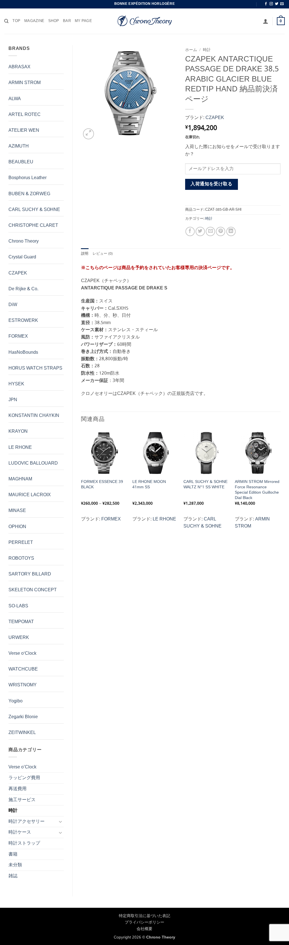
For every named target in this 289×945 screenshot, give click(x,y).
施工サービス (22, 800)
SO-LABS (18, 606)
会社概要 (144, 929)
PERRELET (20, 542)
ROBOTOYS (21, 558)
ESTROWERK (23, 320)
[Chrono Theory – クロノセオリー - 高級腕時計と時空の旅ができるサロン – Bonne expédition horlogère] (144, 21)
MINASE (17, 511)
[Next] (280, 482)
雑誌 (12, 876)
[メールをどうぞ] (282, 4)
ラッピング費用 (24, 778)
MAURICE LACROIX (29, 495)
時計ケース (19, 832)
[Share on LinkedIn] (231, 231)
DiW (12, 305)
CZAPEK (17, 273)
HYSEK (16, 384)
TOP (16, 21)
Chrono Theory (23, 241)
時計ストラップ (24, 843)
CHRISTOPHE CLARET (33, 225)
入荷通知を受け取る (211, 184)
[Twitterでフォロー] (276, 4)
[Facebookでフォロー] (266, 4)
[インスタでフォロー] (271, 4)
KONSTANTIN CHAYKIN (33, 415)
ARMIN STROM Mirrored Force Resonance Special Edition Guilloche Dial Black (257, 489)
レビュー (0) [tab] (103, 254)
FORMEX (18, 336)
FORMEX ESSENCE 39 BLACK (102, 484)
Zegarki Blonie (23, 717)
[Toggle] (60, 821)
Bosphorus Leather (27, 178)
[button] (265, 21)
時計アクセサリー (26, 821)
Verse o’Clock (22, 767)
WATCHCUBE (23, 669)
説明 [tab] (85, 254)
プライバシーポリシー (144, 922)
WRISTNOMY (22, 685)
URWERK (18, 637)
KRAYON (18, 431)
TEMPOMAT (21, 622)
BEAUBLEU (20, 162)
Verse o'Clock (22, 653)
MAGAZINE (34, 21)
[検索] (6, 21)
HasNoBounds (23, 352)
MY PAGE (83, 21)
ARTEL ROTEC (24, 114)
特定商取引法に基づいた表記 (144, 916)
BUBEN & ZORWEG (29, 194)
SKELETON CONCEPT (32, 590)
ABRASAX (19, 67)
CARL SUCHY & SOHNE (34, 210)
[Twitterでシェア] (200, 231)
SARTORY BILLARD (29, 574)
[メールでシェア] (210, 231)
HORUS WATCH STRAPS (35, 368)
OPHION (17, 527)
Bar (67, 21)
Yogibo (15, 701)
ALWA (14, 99)
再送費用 (17, 789)
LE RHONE (20, 447)
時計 (12, 810)
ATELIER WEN (23, 130)
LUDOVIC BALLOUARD (33, 463)
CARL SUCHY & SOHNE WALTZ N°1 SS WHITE (205, 484)
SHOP (53, 21)
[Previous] (81, 482)
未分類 (15, 865)
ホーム (191, 50)
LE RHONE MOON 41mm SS (149, 484)
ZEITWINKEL (22, 733)
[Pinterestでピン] (220, 231)
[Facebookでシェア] (190, 231)
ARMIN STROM (24, 83)
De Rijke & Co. (23, 289)
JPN (12, 400)
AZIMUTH (18, 146)
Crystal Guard (22, 257)
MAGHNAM (20, 479)
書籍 (12, 854)
